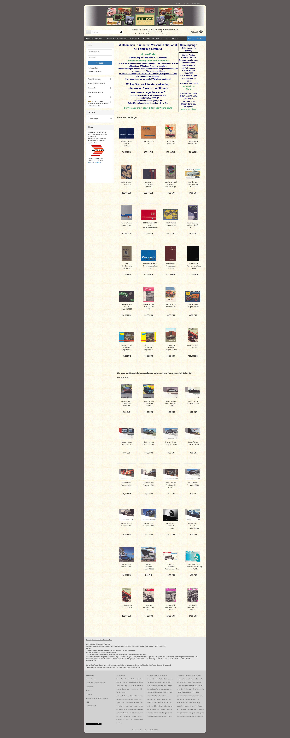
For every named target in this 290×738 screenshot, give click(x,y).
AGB (87, 702)
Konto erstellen (93, 68)
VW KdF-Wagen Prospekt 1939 (192, 142)
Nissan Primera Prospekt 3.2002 (193, 402)
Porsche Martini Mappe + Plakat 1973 (126, 225)
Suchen (191, 39)
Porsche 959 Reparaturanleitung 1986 (194, 266)
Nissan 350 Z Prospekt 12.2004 (170, 526)
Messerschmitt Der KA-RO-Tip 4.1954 (148, 307)
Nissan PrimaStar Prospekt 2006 (149, 566)
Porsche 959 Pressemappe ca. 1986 (171, 266)
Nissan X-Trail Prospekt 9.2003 (149, 484)
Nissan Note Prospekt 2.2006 (126, 565)
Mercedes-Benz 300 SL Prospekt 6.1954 (193, 184)
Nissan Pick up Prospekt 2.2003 (193, 443)
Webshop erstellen (138, 730)
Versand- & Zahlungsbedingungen (97, 698)
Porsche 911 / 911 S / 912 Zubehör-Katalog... (149, 184)
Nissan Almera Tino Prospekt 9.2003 (171, 485)
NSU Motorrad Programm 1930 (170, 224)
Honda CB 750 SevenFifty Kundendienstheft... (172, 566)
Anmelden (100, 63)
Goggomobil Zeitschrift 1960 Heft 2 (170, 607)
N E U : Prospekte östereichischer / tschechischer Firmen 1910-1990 (98, 103)
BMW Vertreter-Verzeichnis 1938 (126, 184)
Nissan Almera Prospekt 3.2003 (149, 443)
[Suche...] (121, 32)
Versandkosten (91, 679)
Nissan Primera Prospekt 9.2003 (193, 484)
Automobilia (135, 39)
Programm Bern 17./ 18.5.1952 (192, 346)
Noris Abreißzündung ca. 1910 (126, 266)
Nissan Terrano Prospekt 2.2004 (126, 525)
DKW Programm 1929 (148, 142)
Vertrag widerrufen (93, 724)
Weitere (175, 39)
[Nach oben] (283, 734)
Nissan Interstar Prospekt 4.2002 (126, 443)
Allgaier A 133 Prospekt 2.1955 (193, 306)
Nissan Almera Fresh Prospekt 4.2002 (170, 403)
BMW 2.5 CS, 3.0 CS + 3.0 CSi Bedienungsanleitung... (151, 225)
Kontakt (88, 690)
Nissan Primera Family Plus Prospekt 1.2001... (126, 403)
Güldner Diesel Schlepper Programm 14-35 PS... (126, 347)
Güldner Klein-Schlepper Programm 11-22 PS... (149, 347)
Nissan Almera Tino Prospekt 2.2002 (149, 403)
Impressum (89, 686)
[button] (178, 3)
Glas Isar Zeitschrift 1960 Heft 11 (148, 607)
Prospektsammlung (94, 39)
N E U (167, 39)
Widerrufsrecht (91, 706)
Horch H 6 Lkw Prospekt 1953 (171, 306)
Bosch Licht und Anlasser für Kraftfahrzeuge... (171, 184)
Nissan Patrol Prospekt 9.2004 (149, 525)
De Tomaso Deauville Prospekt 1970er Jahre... (171, 347)
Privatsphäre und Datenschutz (95, 683)
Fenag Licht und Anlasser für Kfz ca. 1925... (192, 225)
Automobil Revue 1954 (171, 142)
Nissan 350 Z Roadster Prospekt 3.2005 (193, 526)
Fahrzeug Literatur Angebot (116, 39)
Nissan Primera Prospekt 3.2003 (171, 443)
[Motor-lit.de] (145, 16)
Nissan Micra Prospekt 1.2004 (126, 484)
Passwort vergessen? (95, 71)
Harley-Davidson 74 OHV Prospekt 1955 (126, 307)
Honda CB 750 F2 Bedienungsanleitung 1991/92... (194, 566)
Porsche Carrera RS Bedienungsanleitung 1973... (150, 266)
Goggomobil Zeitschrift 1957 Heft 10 (192, 607)
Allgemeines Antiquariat (152, 39)
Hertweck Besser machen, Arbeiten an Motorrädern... (126, 143)
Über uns (200, 39)
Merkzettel (197, 3)
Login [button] (187, 3)
